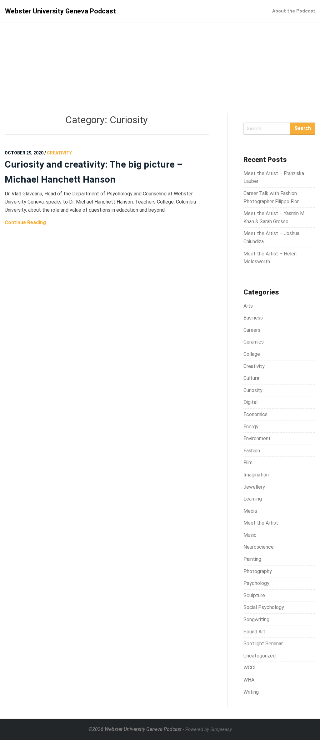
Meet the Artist (260, 523)
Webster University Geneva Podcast (60, 11)
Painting (252, 559)
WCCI (249, 668)
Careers (251, 330)
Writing (251, 692)
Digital (250, 402)
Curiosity (252, 390)
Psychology (256, 583)
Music (250, 535)
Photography (257, 571)
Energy (250, 427)
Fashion (251, 451)
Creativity (254, 366)
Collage (251, 354)
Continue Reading (25, 222)
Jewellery (254, 487)
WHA (248, 680)
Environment (257, 438)
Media (250, 511)
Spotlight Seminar (263, 644)
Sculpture (254, 595)
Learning (252, 499)
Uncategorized (259, 656)
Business (253, 318)
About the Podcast (293, 11)
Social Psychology (263, 607)
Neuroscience (258, 547)
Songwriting (256, 619)
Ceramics (253, 342)
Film (247, 463)
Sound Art (254, 632)
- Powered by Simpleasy (207, 729)
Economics (255, 414)
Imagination (256, 475)
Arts (248, 306)
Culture (251, 378)
